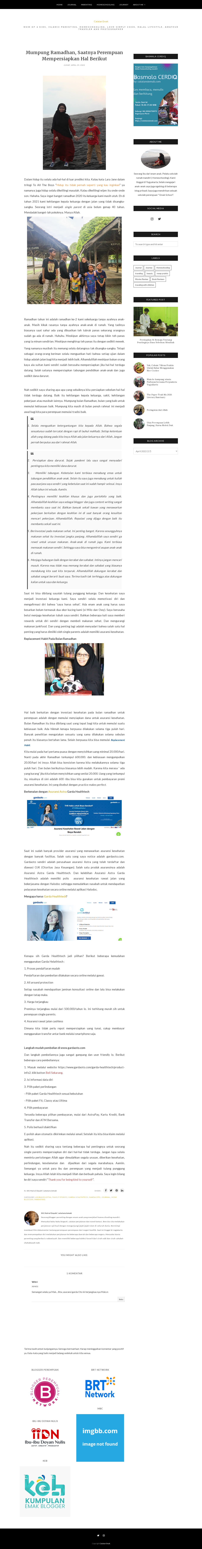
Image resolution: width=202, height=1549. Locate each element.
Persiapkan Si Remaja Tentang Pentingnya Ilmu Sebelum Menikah (155, 341)
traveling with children (144, 285)
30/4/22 (35, 1286)
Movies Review (141, 279)
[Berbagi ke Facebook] (105, 1190)
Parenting (39, 1199)
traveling (139, 273)
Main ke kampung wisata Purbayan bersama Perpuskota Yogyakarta (162, 382)
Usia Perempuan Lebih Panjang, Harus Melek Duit (160, 424)
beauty (150, 273)
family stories (59, 1197)
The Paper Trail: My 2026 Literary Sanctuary (159, 396)
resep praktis (162, 273)
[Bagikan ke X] (111, 1190)
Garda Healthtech (55, 896)
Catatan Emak (101, 21)
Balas (121, 1299)
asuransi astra (43, 1197)
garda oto (94, 1197)
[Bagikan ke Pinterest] (116, 1190)
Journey (149, 268)
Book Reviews (158, 279)
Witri (35, 1281)
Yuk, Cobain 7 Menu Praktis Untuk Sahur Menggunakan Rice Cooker (160, 368)
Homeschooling (163, 268)
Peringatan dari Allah (157, 410)
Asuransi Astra (57, 791)
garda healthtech (78, 1197)
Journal (105, 1197)
